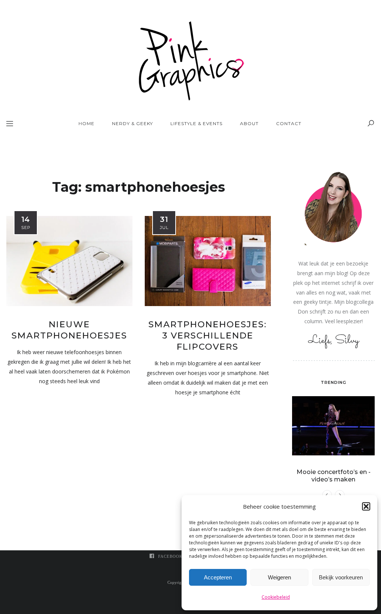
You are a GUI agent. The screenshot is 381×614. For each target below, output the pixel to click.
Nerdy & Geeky (132, 123)
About (249, 123)
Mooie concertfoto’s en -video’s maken (334, 475)
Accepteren (218, 577)
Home (87, 123)
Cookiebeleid (276, 597)
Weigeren (279, 577)
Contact (288, 123)
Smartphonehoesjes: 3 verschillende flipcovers (207, 335)
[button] (366, 506)
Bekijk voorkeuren (341, 577)
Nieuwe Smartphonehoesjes (69, 330)
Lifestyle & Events (196, 123)
